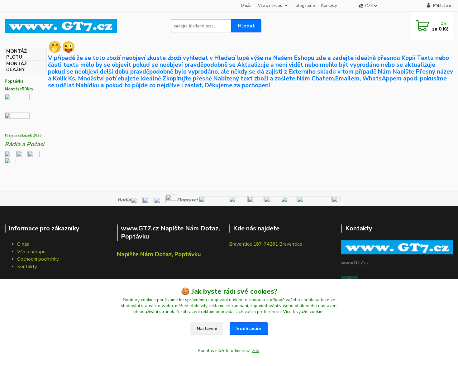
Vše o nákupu (270, 5)
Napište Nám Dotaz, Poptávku (159, 254)
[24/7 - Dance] (34, 154)
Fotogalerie (304, 5)
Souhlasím (248, 328)
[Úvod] (61, 26)
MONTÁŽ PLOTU (16, 54)
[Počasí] (10, 163)
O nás (246, 5)
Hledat (246, 25)
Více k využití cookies (304, 312)
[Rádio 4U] (22, 154)
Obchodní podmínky (38, 259)
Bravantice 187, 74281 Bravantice (265, 244)
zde (255, 351)
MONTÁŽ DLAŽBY (16, 67)
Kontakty (329, 5)
